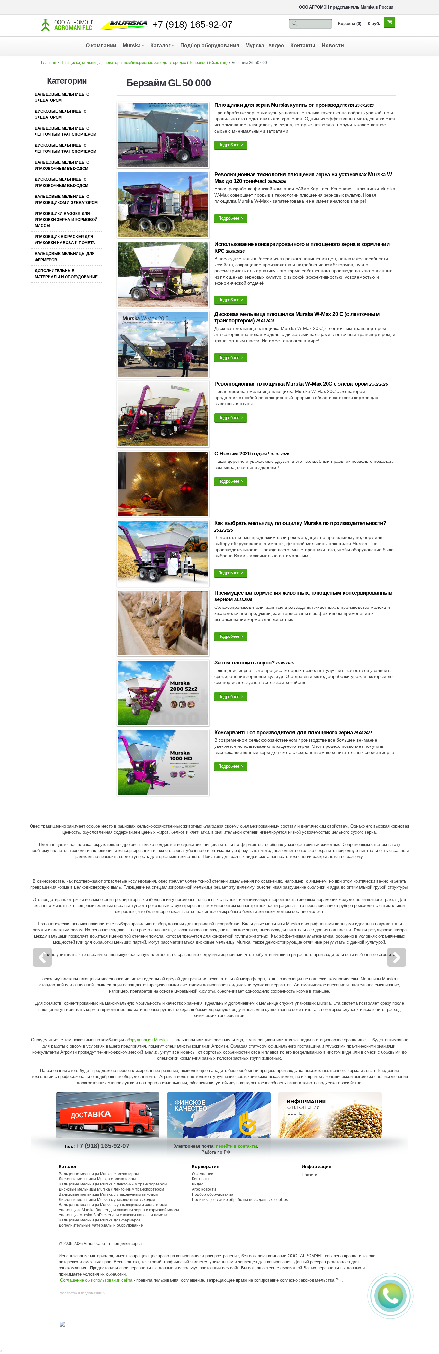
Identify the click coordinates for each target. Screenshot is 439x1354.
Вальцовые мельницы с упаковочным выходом (62, 165)
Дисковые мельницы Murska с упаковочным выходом (107, 1199)
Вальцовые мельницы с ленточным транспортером (65, 131)
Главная (48, 62)
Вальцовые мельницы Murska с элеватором (99, 1174)
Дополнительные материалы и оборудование (66, 274)
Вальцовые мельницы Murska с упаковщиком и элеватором (113, 1205)
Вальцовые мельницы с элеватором (62, 97)
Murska (132, 45)
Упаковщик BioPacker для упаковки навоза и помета (65, 239)
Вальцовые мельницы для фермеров (65, 257)
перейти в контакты (236, 1146)
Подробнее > (230, 144)
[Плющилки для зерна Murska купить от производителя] (163, 136)
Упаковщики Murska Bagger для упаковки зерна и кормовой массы (119, 1210)
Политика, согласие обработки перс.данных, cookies (240, 1199)
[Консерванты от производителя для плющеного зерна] (163, 763)
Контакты (303, 45)
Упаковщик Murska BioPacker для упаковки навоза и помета (113, 1215)
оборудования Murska (146, 1040)
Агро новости (204, 1189)
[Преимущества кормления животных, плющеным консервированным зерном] (163, 624)
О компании (101, 45)
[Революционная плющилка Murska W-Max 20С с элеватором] (163, 415)
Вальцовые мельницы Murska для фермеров (99, 1220)
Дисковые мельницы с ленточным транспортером (65, 148)
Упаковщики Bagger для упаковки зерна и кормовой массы (66, 219)
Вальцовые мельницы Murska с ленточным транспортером (113, 1184)
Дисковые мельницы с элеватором (60, 114)
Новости (333, 45)
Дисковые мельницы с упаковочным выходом (61, 182)
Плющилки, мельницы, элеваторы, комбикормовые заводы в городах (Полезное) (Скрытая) (144, 62)
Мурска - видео (265, 45)
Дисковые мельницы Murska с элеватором (97, 1179)
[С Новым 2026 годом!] (163, 484)
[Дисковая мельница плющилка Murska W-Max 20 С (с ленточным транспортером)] (163, 345)
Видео (197, 1184)
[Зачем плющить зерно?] (163, 694)
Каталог (160, 45)
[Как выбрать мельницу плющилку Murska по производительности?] (163, 554)
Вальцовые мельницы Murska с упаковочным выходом (108, 1194)
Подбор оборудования (209, 45)
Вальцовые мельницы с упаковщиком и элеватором (66, 199)
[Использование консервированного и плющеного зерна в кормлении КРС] (163, 275)
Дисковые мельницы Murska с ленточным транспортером (111, 1189)
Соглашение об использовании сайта (96, 1280)
